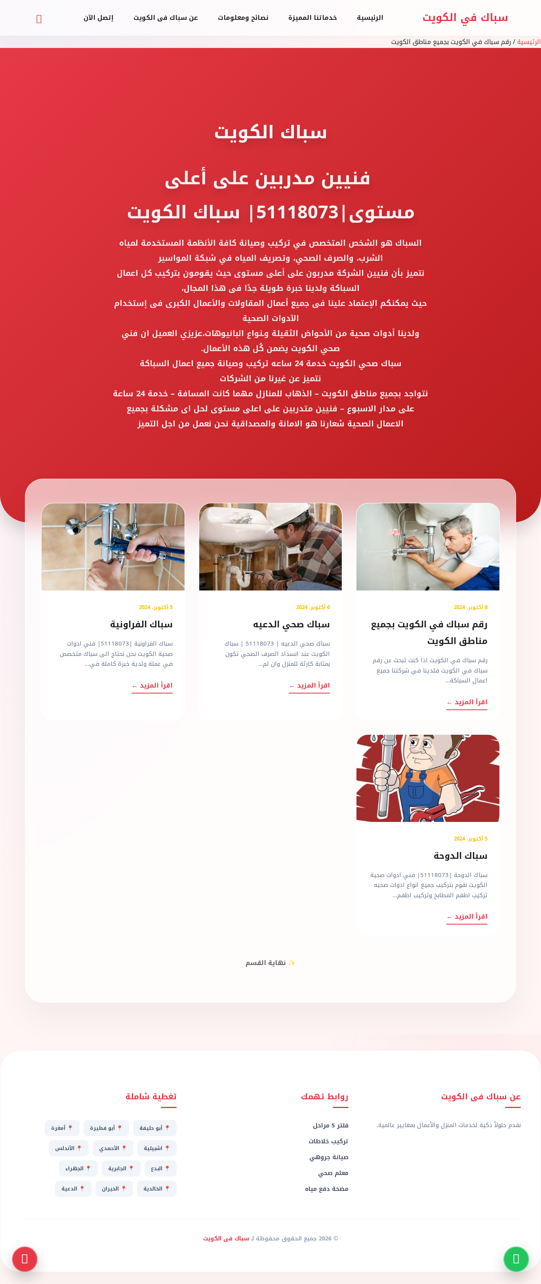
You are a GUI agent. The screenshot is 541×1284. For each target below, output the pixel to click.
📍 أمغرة (62, 1128)
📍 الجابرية (121, 1168)
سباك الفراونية (141, 624)
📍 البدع (160, 1168)
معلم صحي (333, 1173)
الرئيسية (370, 17)
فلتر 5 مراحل (331, 1125)
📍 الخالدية (156, 1189)
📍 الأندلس (68, 1148)
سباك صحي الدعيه (291, 624)
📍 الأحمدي (113, 1148)
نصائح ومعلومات (243, 17)
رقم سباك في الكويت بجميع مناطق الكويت (429, 633)
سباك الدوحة (461, 856)
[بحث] (39, 18)
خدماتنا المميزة (312, 17)
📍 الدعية (73, 1189)
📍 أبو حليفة (154, 1128)
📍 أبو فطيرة (106, 1128)
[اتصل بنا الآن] (25, 1259)
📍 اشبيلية (157, 1148)
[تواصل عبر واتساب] (516, 1259)
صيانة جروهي (329, 1157)
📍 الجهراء (78, 1168)
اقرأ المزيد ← (467, 702)
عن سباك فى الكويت (165, 17)
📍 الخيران (114, 1189)
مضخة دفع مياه (327, 1188)
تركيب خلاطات (329, 1141)
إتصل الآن (99, 17)
